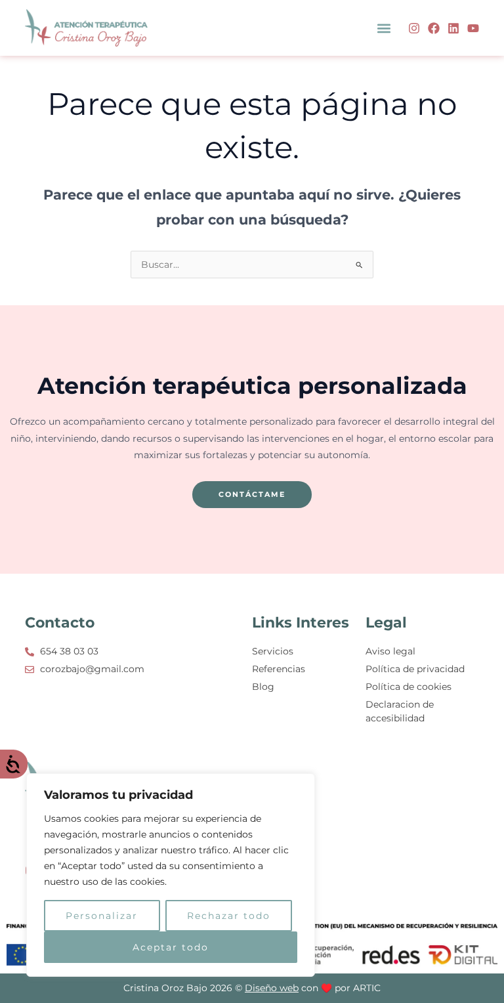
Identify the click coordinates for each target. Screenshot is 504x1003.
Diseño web (272, 988)
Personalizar (102, 916)
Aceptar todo (171, 947)
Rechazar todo (228, 916)
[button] (384, 28)
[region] (170, 875)
